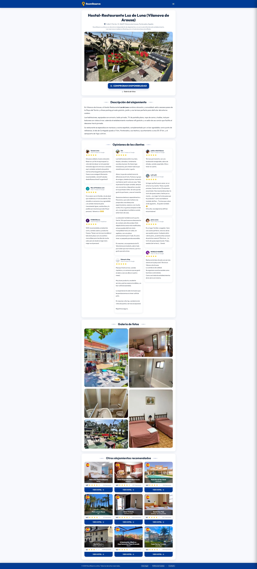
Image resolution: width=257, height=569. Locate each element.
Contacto (172, 566)
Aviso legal (144, 566)
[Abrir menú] (173, 4)
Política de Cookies (158, 566)
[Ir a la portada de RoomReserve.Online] (91, 3)
